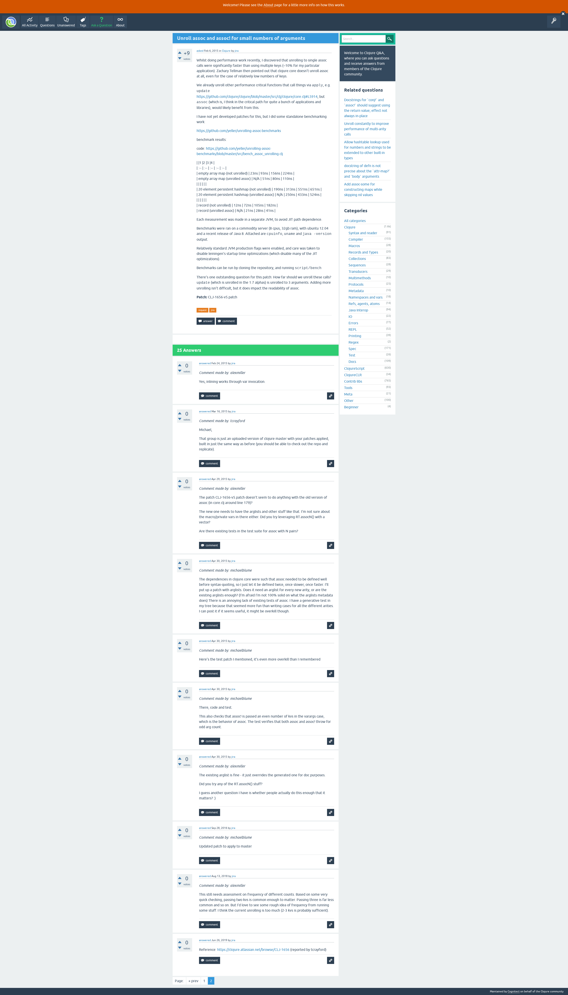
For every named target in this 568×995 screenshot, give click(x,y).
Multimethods (360, 278)
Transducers (358, 271)
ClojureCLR (353, 375)
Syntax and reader (363, 233)
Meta (348, 394)
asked (200, 50)
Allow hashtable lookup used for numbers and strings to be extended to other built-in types (367, 150)
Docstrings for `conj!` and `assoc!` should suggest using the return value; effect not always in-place (367, 108)
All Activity (29, 25)
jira (213, 310)
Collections (357, 259)
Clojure (226, 50)
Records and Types (363, 252)
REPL (353, 329)
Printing (355, 336)
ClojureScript (354, 368)
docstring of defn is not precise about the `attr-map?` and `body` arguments (367, 171)
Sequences (357, 265)
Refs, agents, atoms (364, 304)
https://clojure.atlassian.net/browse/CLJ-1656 (253, 950)
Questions (47, 25)
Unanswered (66, 25)
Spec (352, 349)
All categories (355, 221)
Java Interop (358, 310)
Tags (83, 25)
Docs (352, 362)
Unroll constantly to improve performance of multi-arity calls (366, 129)
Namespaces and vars (366, 297)
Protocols (356, 284)
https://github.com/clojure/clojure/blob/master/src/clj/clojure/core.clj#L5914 (257, 96)
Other (348, 401)
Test (352, 355)
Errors (353, 323)
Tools (348, 388)
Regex (354, 342)
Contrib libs (353, 381)
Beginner (351, 407)
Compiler (356, 239)
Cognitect (514, 991)
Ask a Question (101, 25)
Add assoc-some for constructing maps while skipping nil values (363, 189)
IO (350, 317)
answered (205, 363)
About (268, 5)
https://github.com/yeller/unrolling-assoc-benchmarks (239, 131)
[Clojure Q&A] (11, 22)
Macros (354, 246)
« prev (193, 981)
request (202, 310)
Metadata (356, 291)
